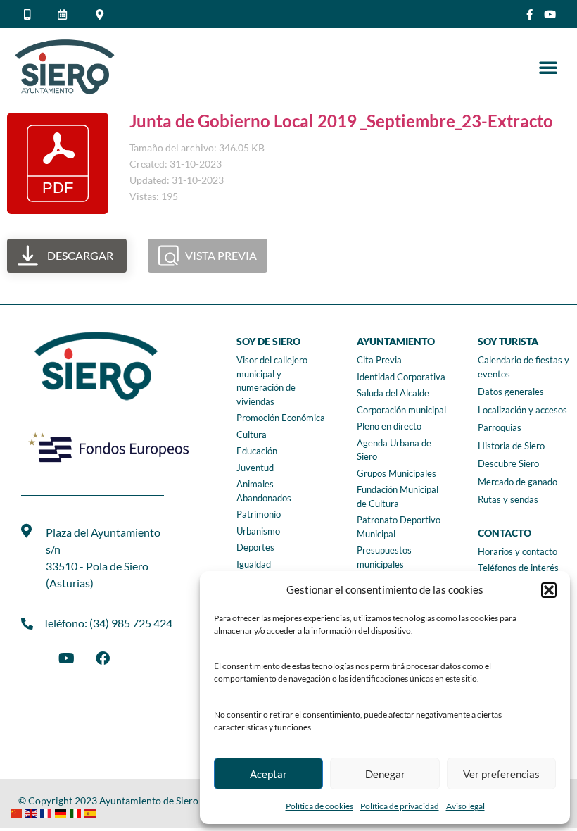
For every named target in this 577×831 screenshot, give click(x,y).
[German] (62, 811)
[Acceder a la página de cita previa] (64, 14)
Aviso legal (465, 806)
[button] (549, 590)
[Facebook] (103, 658)
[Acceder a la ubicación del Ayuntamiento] (101, 14)
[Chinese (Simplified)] (18, 811)
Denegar (385, 774)
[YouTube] (66, 658)
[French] (47, 811)
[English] (32, 811)
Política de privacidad (399, 806)
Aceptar (268, 774)
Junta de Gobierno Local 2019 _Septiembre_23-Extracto (341, 121)
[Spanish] (91, 811)
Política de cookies (319, 806)
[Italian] (77, 811)
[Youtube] (549, 14)
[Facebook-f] (529, 14)
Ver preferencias (501, 774)
